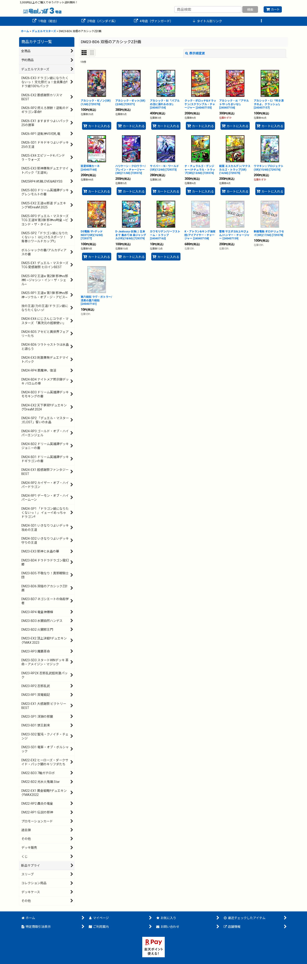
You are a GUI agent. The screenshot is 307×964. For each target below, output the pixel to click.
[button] (261, 21)
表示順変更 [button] (197, 53)
